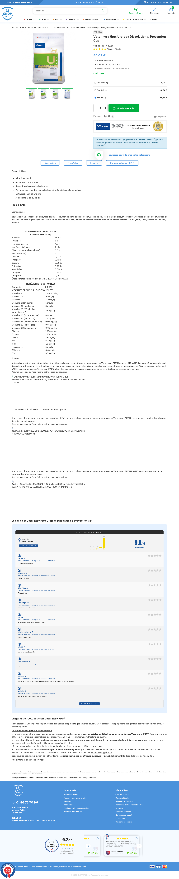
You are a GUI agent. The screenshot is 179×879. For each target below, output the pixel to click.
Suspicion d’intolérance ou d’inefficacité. (53, 743)
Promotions (91, 19)
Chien (29, 19)
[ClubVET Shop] (38, 793)
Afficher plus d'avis (89, 703)
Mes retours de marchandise (75, 798)
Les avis (94, 163)
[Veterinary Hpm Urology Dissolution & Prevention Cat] (31, 94)
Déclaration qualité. (97, 737)
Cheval (72, 19)
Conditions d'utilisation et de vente (129, 805)
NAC (57, 19)
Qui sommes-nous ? (123, 815)
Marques (111, 19)
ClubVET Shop (84, 875)
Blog (154, 19)
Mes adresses (69, 805)
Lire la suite (98, 73)
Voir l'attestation (28, 546)
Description (50, 163)
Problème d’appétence (101, 752)
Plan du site (120, 818)
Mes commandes (71, 795)
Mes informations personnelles (76, 808)
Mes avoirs (68, 801)
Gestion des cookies (123, 822)
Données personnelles (124, 801)
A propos (119, 808)
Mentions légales (122, 798)
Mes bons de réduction (73, 812)
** (154, 139)
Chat (43, 19)
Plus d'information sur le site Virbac (28, 760)
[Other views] (22, 95)
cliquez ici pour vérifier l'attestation (74, 867)
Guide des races (134, 19)
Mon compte (70, 790)
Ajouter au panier (126, 108)
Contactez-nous (122, 795)
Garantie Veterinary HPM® (122, 163)
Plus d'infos (73, 163)
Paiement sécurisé (123, 812)
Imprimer (162, 116)
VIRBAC (98, 32)
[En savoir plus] (130, 126)
